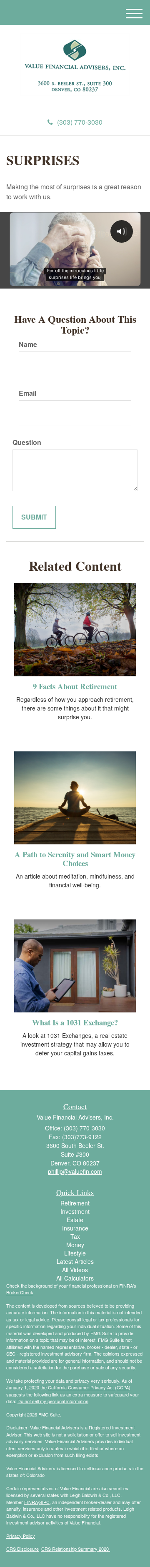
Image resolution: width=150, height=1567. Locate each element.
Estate (75, 1219)
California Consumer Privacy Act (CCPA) (89, 1387)
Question (26, 442)
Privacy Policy (20, 1535)
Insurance (75, 1228)
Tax (75, 1236)
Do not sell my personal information (53, 1401)
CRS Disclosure (22, 1548)
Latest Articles (75, 1261)
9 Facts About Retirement (75, 686)
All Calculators (75, 1278)
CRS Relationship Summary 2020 (75, 1548)
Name (28, 344)
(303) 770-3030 (79, 122)
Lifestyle (75, 1253)
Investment (75, 1211)
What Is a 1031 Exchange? (75, 1022)
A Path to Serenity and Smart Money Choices (75, 859)
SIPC (44, 1502)
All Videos (75, 1270)
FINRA (31, 1502)
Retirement (75, 1203)
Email (27, 393)
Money (75, 1245)
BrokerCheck (19, 1292)
